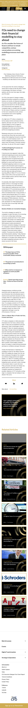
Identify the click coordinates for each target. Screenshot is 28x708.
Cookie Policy (5, 681)
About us (4, 667)
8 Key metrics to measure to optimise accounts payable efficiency (12, 271)
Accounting (12, 389)
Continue (23, 5)
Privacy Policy (5, 679)
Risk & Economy (6, 69)
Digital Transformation (14, 652)
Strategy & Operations (14, 658)
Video (3, 672)
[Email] (6, 383)
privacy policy (15, 5)
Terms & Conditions (7, 677)
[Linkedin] (14, 383)
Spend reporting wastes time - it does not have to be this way (13, 281)
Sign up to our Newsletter (14, 706)
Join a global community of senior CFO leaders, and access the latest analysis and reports (14, 406)
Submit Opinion (6, 669)
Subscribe (19, 8)
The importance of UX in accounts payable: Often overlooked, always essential (12, 253)
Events (4, 646)
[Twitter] (22, 383)
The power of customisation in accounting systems (13, 262)
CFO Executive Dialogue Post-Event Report (13, 674)
